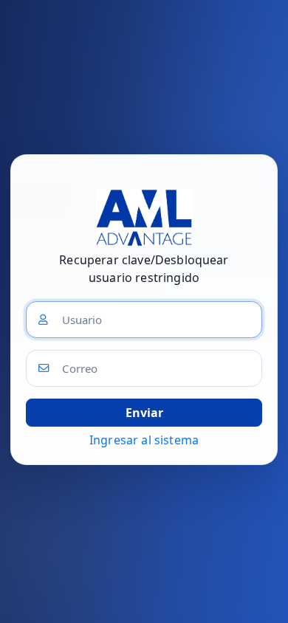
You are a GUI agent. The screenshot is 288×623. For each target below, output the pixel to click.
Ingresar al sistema (144, 440)
